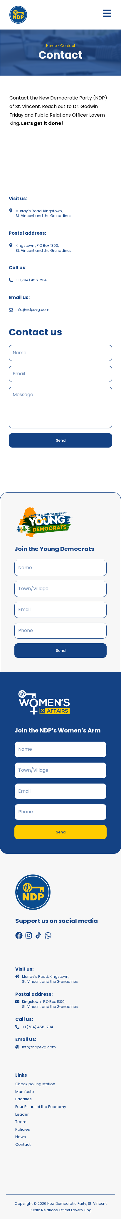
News (20, 1137)
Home (51, 45)
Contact (23, 1144)
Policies (22, 1129)
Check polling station (35, 1084)
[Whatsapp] (48, 935)
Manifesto (24, 1091)
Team (20, 1122)
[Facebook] (19, 935)
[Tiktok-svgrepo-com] (38, 935)
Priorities (23, 1099)
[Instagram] (28, 935)
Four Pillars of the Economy (40, 1106)
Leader (22, 1114)
